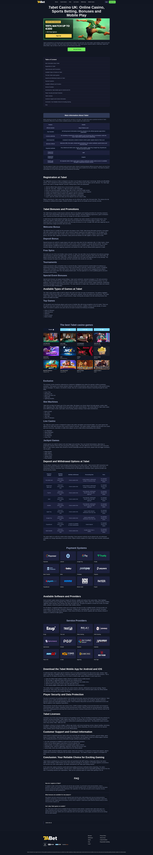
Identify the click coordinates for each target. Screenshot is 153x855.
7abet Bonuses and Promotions (52, 69)
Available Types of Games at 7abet (53, 72)
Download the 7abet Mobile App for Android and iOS (57, 90)
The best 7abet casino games (52, 75)
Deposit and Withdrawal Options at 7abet (55, 78)
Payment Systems (49, 81)
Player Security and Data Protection (53, 93)
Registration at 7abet (50, 66)
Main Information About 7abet (52, 63)
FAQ (46, 104)
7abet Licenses (49, 96)
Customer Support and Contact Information (55, 99)
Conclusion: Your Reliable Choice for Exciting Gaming (58, 102)
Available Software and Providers (53, 84)
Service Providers (49, 87)
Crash (84, 329)
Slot (101, 329)
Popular (50, 329)
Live (67, 329)
